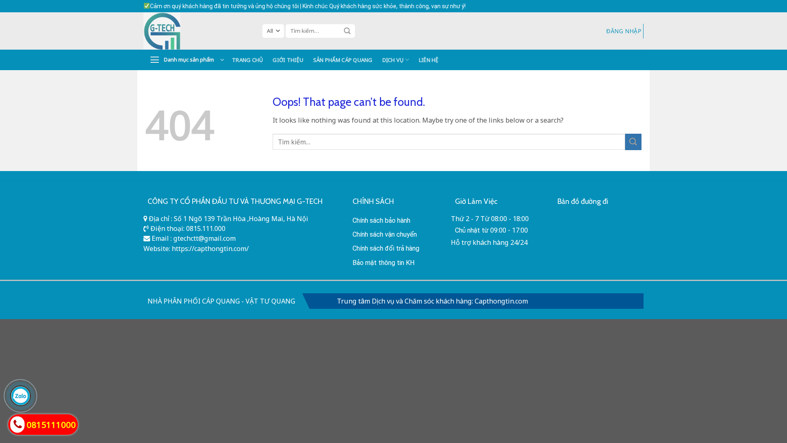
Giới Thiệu (288, 60)
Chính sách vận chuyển (385, 234)
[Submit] (347, 31)
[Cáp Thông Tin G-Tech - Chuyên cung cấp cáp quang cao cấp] (196, 31)
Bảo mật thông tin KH (384, 263)
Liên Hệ (429, 60)
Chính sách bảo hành (381, 220)
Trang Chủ (247, 60)
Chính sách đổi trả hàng (386, 248)
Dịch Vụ (393, 60)
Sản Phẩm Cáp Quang (343, 60)
